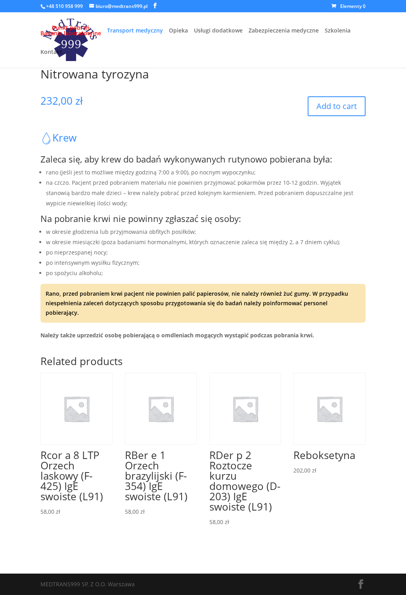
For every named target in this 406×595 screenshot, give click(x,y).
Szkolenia (337, 31)
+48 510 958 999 (64, 6)
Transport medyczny (135, 31)
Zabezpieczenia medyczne (284, 31)
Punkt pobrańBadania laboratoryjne (70, 31)
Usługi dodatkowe (218, 31)
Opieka (178, 31)
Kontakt (51, 52)
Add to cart (336, 106)
